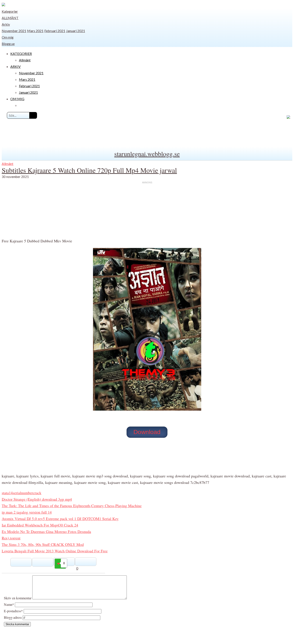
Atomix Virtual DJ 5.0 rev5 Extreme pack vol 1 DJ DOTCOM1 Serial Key (60, 518)
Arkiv (6, 24)
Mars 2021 (35, 31)
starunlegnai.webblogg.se (147, 153)
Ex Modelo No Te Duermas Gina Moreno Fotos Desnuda (46, 531)
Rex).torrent (11, 538)
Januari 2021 (75, 31)
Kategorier (10, 11)
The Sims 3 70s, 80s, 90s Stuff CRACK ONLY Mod (43, 544)
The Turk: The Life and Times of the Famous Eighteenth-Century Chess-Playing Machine (72, 505)
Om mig (8, 37)
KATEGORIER (21, 53)
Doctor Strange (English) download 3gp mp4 (37, 499)
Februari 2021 (54, 31)
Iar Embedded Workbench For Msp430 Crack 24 (40, 525)
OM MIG (17, 99)
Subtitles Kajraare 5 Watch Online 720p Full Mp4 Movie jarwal (89, 170)
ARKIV (15, 66)
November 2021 (14, 31)
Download (147, 432)
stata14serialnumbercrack (21, 492)
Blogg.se (8, 44)
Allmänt (10, 18)
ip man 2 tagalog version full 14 (27, 512)
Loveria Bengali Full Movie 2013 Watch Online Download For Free (55, 550)
